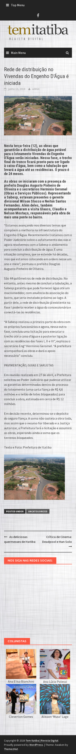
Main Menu (18, 53)
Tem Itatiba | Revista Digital (42, 740)
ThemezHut (11, 749)
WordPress (36, 745)
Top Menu (18, 5)
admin (36, 89)
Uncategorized (37, 511)
